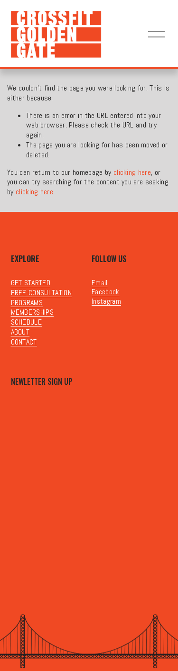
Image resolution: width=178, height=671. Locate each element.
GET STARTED (31, 283)
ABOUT (20, 332)
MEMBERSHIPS (32, 312)
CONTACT (24, 342)
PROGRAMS (27, 303)
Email (100, 282)
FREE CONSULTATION (41, 293)
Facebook (106, 291)
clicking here (132, 172)
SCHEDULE (26, 322)
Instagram (106, 301)
